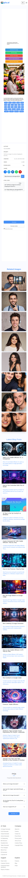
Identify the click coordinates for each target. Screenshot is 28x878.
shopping (14, 109)
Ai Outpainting (4, 838)
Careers (17, 831)
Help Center (4, 861)
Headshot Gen (4, 843)
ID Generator (4, 852)
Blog (16, 863)
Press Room (18, 836)
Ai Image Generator (5, 829)
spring (22, 104)
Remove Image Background (14, 58)
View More (13, 813)
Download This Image (14, 49)
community (22, 111)
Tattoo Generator (5, 845)
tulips (9, 107)
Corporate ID (4, 854)
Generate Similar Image (14, 61)
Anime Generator (5, 836)
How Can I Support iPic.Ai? (9, 806)
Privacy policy (18, 838)
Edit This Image (14, 52)
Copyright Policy (19, 845)
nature (5, 104)
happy (19, 104)
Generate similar (14, 226)
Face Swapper (4, 847)
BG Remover (4, 840)
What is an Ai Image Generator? (10, 783)
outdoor (6, 111)
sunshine (18, 109)
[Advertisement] (14, 25)
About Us (17, 829)
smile (6, 102)
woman (5, 109)
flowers (10, 102)
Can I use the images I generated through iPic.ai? (13, 790)
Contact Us (17, 833)
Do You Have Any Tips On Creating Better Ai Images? (13, 801)
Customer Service (5, 863)
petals (22, 107)
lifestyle (15, 107)
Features (17, 861)
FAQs (16, 865)
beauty (18, 102)
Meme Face (4, 850)
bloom (5, 107)
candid (11, 111)
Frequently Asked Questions (5, 866)
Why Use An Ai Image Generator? (11, 795)
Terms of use (18, 840)
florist (12, 107)
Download (14, 222)
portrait (15, 104)
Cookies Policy (18, 843)
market (14, 102)
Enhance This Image (14, 55)
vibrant (9, 104)
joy (12, 104)
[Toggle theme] (23, 2)
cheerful (9, 109)
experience (16, 111)
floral (22, 109)
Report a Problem (5, 869)
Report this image (9, 228)
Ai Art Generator (4, 831)
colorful (22, 102)
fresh (19, 107)
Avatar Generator (5, 833)
